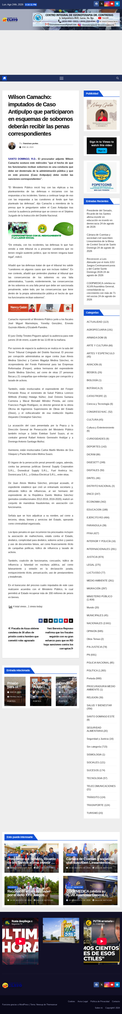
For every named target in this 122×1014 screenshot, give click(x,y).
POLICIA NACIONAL (98, 662)
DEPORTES (93, 446)
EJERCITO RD (95, 517)
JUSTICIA (92, 557)
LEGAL (90, 565)
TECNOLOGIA (95, 778)
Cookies (71, 1001)
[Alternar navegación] (61, 78)
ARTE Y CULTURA (97, 345)
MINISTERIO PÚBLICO (99, 596)
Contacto (116, 1001)
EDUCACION (94, 509)
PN (88, 655)
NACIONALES (95, 623)
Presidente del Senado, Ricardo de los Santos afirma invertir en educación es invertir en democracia (100, 217)
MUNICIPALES (95, 615)
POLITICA (92, 670)
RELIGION (92, 697)
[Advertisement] (61, 52)
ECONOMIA (93, 502)
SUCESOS (93, 770)
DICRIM (91, 454)
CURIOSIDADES (96, 438)
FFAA (90, 533)
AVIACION (92, 364)
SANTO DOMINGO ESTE (101, 716)
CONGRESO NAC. (97, 412)
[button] (117, 78)
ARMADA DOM (95, 337)
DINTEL (91, 478)
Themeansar (51, 1004)
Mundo (90, 607)
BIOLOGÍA (92, 380)
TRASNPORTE (95, 805)
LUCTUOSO (93, 572)
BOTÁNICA (93, 388)
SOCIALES (93, 762)
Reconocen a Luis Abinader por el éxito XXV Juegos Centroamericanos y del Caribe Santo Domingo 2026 (101, 265)
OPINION (92, 631)
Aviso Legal (83, 1001)
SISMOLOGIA (94, 754)
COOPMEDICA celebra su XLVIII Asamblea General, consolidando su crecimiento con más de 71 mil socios (101, 290)
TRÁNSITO (93, 797)
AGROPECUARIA (96, 329)
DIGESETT (93, 462)
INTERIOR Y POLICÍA (99, 541)
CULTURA (92, 419)
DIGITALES (93, 470)
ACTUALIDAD (95, 322)
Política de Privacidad (99, 1001)
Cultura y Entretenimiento (100, 427)
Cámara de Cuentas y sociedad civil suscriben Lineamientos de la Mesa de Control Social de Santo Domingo (101, 241)
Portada (91, 678)
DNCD (90, 494)
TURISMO (92, 813)
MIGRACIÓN (94, 588)
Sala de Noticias (44, 868)
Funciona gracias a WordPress (15, 1004)
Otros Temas (93, 639)
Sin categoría (94, 746)
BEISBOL (92, 372)
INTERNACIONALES (98, 549)
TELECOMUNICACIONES (101, 786)
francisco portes (30, 143)
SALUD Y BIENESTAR (99, 705)
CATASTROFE (95, 396)
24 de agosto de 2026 (21, 868)
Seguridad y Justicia (98, 739)
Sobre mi (99, 1008)
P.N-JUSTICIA (94, 647)
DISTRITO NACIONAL (99, 486)
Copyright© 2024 (112, 1008)
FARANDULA (94, 525)
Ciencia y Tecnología (98, 404)
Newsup (39, 1004)
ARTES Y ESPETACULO (101, 353)
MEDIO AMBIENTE (97, 580)
